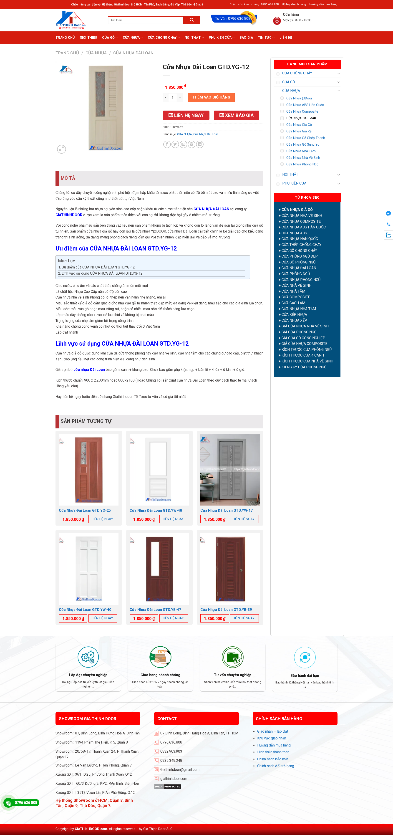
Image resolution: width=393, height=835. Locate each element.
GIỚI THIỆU (88, 38)
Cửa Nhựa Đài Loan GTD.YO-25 (85, 510)
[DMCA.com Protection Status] (167, 786)
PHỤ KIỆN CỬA (220, 38)
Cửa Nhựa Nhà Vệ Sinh (303, 158)
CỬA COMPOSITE (296, 297)
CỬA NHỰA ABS (294, 233)
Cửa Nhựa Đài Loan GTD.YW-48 (156, 510)
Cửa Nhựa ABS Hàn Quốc (305, 105)
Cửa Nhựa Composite (302, 112)
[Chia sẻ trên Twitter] (175, 144)
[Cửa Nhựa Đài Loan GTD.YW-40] (88, 569)
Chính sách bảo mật (272, 759)
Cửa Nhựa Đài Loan (133, 53)
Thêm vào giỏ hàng (211, 97)
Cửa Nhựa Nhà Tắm (301, 151)
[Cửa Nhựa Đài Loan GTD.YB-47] (159, 569)
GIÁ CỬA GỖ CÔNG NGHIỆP (303, 338)
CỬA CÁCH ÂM (293, 303)
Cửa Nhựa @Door (299, 98)
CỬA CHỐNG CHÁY (162, 38)
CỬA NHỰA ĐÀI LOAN (299, 268)
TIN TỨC (265, 38)
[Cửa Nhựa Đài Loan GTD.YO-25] (88, 470)
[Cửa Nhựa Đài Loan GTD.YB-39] (230, 569)
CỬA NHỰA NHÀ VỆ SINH (302, 215)
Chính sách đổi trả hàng (275, 766)
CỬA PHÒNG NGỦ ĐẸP (300, 256)
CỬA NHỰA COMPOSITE (301, 221)
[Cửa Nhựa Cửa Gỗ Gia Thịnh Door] (78, 20)
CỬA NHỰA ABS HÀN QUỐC (304, 227)
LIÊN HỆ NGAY (188, 115)
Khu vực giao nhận (271, 738)
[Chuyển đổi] (338, 73)
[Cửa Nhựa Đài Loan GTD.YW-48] (159, 470)
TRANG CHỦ (65, 38)
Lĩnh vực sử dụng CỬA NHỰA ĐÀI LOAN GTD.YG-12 (102, 273)
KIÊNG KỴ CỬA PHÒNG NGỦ (304, 367)
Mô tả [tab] (68, 178)
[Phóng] (61, 149)
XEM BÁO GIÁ (239, 115)
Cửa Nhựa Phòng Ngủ (302, 164)
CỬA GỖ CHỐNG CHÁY (299, 250)
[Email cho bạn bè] (183, 144)
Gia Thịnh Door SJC (157, 829)
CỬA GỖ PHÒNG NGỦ (298, 262)
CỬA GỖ (108, 38)
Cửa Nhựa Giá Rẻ (299, 131)
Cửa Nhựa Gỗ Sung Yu (302, 145)
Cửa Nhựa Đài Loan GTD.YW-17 (226, 510)
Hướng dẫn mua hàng (323, 4)
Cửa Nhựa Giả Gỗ (299, 125)
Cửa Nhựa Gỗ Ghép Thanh (305, 138)
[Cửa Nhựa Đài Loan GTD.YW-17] (230, 470)
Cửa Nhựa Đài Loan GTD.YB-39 (226, 609)
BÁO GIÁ (246, 38)
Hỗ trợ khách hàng (294, 4)
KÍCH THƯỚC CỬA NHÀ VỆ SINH (307, 361)
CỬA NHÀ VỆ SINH (296, 285)
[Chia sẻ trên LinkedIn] (200, 144)
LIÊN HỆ (286, 38)
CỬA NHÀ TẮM (293, 291)
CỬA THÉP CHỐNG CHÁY (301, 245)
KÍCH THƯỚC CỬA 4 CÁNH (303, 355)
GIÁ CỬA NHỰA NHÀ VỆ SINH (305, 326)
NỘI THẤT (193, 38)
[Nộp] (191, 20)
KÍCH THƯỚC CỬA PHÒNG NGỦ (307, 349)
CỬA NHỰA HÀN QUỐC (300, 239)
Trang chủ (67, 53)
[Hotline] (8, 803)
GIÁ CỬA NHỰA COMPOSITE (304, 344)
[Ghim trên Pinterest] (191, 144)
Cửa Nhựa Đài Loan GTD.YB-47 (155, 609)
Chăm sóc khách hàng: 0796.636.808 (254, 4)
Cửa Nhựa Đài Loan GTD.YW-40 (85, 609)
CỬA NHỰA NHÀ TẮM (299, 309)
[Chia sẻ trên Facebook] (167, 144)
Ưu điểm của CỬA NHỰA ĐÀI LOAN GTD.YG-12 (98, 267)
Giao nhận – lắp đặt (272, 731)
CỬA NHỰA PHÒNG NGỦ (301, 280)
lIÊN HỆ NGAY (103, 519)
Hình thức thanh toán (273, 752)
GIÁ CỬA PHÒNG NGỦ (299, 332)
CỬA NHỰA (131, 38)
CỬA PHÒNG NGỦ (296, 274)
